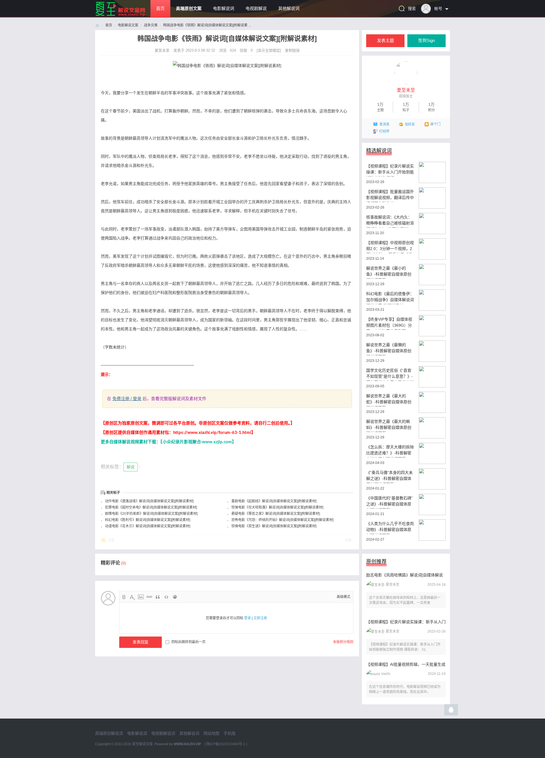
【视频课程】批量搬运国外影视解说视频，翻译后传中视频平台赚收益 (390, 195)
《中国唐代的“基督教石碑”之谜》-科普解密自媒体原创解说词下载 (389, 502)
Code (166, 597)
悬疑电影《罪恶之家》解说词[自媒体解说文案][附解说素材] (275, 514)
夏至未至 (163, 50)
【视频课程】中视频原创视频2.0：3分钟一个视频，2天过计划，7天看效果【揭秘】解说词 (390, 246)
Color (132, 597)
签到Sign (426, 40)
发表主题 (385, 40)
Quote (158, 597)
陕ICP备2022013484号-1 (225, 744)
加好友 (410, 124)
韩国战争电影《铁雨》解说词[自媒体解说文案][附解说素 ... (207, 25)
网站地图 (211, 733)
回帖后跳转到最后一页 (188, 642)
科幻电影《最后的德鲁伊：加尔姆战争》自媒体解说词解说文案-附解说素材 (390, 297)
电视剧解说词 (163, 733)
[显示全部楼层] (269, 50)
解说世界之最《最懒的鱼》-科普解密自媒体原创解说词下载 (388, 349)
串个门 (435, 124)
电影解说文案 (128, 25)
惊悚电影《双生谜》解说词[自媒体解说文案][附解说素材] (273, 526)
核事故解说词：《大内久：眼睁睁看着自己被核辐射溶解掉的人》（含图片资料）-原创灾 (390, 221)
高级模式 (343, 597)
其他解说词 (288, 8)
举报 (348, 540)
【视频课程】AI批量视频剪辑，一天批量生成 (405, 664)
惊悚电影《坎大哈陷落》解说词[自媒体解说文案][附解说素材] (277, 507)
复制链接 (292, 50)
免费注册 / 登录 (126, 398)
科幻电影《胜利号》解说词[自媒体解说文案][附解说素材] (147, 520)
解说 (131, 467)
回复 (111, 540)
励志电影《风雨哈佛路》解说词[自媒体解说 (404, 575)
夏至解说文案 (142, 744)
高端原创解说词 (109, 733)
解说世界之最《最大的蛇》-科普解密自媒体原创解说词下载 (388, 400)
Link (149, 597)
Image (141, 597)
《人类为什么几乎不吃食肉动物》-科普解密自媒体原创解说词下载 (390, 527)
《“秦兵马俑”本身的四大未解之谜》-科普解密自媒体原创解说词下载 (389, 476)
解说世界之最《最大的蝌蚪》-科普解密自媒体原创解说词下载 (388, 425)
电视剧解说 (256, 8)
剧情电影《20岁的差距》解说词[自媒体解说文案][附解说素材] (151, 514)
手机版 (230, 733)
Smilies (175, 597)
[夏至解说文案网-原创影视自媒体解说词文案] (127, 16)
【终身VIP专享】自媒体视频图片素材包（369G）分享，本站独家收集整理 (389, 323)
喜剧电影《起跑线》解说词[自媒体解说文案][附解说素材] (273, 501)
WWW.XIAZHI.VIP (187, 744)
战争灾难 (151, 25)
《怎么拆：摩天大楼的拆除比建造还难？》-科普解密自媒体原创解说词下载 (390, 451)
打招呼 (384, 131)
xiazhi (385, 674)
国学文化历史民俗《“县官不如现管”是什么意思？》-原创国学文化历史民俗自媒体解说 (390, 374)
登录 (247, 618)
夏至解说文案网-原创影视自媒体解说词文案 (97, 25)
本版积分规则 (343, 642)
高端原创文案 (189, 8)
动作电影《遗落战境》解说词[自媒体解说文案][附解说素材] (149, 501)
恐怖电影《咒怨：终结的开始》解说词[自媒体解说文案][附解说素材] (282, 520)
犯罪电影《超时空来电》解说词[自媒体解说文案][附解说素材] (151, 507)
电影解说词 (223, 8)
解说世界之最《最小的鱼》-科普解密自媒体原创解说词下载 (388, 272)
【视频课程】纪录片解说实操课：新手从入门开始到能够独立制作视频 (390, 170)
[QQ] (451, 711)
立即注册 (260, 618)
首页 (160, 8)
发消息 (384, 124)
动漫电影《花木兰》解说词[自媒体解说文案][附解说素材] (147, 526)
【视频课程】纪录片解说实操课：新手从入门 (406, 622)
